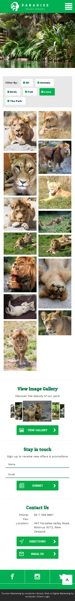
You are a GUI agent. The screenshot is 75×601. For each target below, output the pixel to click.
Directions (37, 541)
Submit (37, 485)
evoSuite (30, 593)
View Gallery (37, 430)
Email (11, 474)
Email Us (37, 554)
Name (11, 464)
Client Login (43, 596)
